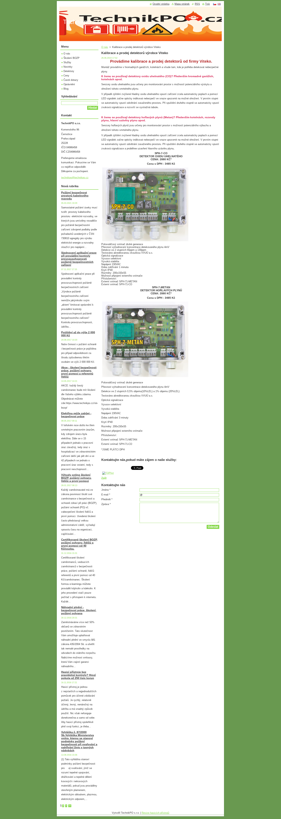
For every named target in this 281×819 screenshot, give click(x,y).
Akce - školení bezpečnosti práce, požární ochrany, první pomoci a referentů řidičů (79, 372)
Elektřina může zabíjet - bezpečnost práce (76, 415)
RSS (197, 3)
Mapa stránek (182, 3)
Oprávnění (69, 84)
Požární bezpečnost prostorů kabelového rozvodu (75, 195)
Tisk (207, 3)
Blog (65, 88)
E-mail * (105, 494)
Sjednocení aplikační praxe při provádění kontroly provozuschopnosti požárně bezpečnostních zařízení (79, 258)
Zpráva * (106, 504)
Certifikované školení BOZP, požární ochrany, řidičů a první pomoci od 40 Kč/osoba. (79, 544)
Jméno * (105, 489)
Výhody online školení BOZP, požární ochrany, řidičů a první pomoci (76, 477)
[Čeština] (214, 4)
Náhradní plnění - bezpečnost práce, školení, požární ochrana (78, 610)
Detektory (68, 71)
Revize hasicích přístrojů (155, 812)
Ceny (66, 75)
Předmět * (106, 499)
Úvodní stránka (161, 3)
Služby (67, 62)
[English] (219, 4)
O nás (104, 47)
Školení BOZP (71, 58)
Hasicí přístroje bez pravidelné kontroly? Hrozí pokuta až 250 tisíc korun (78, 675)
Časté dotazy (70, 80)
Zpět (103, 478)
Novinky (67, 66)
